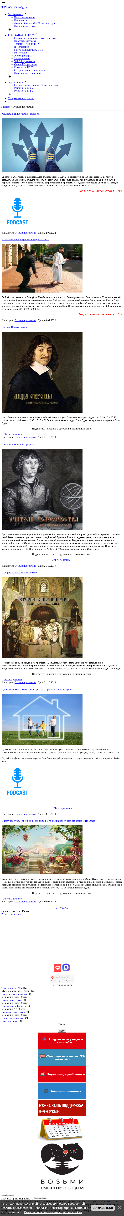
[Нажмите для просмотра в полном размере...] (42, 171)
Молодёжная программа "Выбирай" (21, 113)
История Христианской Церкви (19, 572)
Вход (18, 914)
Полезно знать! (9, 1021)
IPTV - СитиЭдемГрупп (14, 7)
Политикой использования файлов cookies (53, 1212)
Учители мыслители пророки (18, 444)
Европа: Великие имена (15, 327)
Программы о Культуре (14, 1006)
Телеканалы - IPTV (11, 988)
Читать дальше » (13, 434)
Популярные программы (15, 994)
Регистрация (8, 914)
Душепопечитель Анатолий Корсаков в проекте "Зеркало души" (37, 689)
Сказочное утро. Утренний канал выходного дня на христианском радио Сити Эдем (48, 820)
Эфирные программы (13, 1012)
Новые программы (11, 1000)
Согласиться (103, 1208)
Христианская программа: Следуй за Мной (25, 239)
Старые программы (25, 232)
